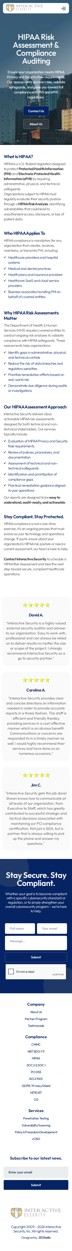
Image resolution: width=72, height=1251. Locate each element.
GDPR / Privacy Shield (36, 1086)
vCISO (36, 1139)
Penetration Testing (36, 1118)
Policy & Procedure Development (36, 1132)
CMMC (35, 1044)
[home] (24, 8)
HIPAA (36, 1058)
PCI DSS (36, 1072)
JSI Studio (44, 1237)
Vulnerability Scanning (36, 1125)
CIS (36, 1099)
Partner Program (36, 1019)
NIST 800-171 (36, 1051)
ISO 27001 (36, 1079)
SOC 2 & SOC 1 (36, 1065)
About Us (36, 124)
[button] (63, 8)
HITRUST (36, 1093)
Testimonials (36, 1026)
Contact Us (36, 111)
